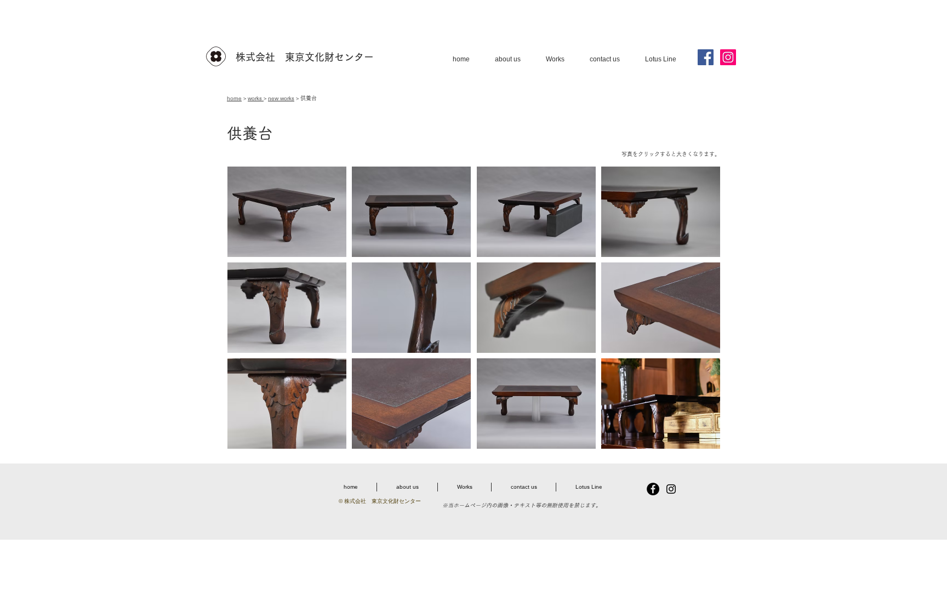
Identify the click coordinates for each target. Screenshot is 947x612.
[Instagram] (728, 57)
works (256, 98)
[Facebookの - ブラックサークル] (653, 489)
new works (281, 98)
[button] (286, 212)
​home (234, 98)
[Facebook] (706, 57)
